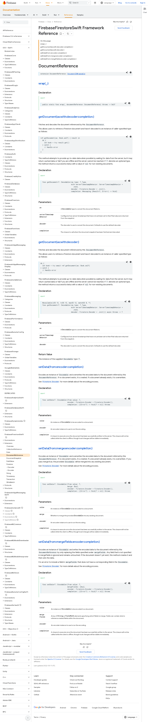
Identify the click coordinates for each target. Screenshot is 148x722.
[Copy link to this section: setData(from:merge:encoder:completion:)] (94, 448)
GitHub (36, 695)
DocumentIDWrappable (76, 74)
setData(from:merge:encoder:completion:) (65, 448)
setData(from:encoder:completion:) (61, 367)
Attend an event (76, 695)
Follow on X (74, 687)
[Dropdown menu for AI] (37, 15)
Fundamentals (20, 15)
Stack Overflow (111, 683)
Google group (111, 687)
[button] (13, 36)
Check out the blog (77, 680)
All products (117, 708)
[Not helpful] (131, 22)
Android (63, 708)
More (59, 3)
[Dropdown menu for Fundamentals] (28, 15)
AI (34, 15)
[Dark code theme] (131, 72)
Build (26, 3)
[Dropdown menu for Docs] (52, 3)
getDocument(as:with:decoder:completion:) (66, 117)
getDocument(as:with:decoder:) (59, 242)
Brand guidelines (112, 695)
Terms (36, 717)
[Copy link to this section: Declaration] (53, 92)
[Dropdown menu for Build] (30, 3)
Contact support (112, 680)
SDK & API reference (41, 683)
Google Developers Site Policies (87, 659)
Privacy (43, 717)
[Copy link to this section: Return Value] (54, 354)
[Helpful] (127, 22)
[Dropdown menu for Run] (41, 3)
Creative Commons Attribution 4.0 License (101, 657)
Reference (68, 15)
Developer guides (40, 680)
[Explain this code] (127, 72)
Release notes (111, 691)
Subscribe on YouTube (78, 691)
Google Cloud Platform (100, 708)
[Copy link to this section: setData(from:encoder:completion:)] (85, 367)
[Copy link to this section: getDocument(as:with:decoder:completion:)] (96, 117)
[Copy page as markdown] (68, 34)
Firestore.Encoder (51, 382)
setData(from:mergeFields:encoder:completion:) (69, 542)
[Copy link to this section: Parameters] (53, 202)
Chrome (74, 708)
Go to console (130, 3)
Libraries (37, 691)
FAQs (108, 698)
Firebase (42, 22)
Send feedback (124, 28)
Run (36, 3)
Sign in (142, 3)
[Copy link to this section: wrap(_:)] (51, 83)
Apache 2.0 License (54, 659)
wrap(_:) (44, 83)
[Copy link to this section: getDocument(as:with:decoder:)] (81, 242)
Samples (80, 15)
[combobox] (79, 3)
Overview (7, 15)
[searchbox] (15, 22)
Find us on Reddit (76, 683)
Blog (120, 3)
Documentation (11, 10)
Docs (48, 3)
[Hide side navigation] (28, 718)
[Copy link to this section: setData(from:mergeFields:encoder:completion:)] (102, 542)
